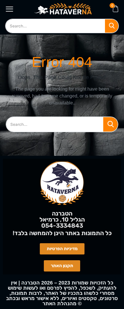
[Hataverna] (63, 8)
